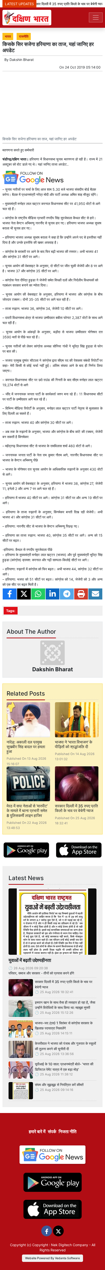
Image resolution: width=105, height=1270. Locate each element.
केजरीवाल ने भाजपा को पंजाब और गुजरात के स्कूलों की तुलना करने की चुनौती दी (65, 1046)
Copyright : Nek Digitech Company (60, 1245)
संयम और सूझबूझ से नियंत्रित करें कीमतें (59, 1085)
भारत (8, 36)
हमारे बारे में (37, 1131)
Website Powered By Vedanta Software (52, 1258)
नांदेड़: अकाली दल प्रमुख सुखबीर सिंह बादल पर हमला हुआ (26, 747)
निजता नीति (67, 1131)
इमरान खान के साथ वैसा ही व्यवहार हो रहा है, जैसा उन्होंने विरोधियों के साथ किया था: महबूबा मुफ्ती (65, 1005)
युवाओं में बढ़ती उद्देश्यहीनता (30, 960)
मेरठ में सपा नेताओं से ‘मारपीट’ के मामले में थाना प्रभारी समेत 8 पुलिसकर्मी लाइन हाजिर (27, 810)
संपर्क (52, 1131)
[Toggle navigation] (96, 17)
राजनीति (23, 36)
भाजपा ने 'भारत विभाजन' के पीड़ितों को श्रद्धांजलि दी (73, 744)
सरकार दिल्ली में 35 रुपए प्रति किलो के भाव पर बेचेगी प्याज (63, 4)
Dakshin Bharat (22, 59)
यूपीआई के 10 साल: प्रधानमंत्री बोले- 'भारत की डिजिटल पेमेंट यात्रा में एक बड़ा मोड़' (64, 1066)
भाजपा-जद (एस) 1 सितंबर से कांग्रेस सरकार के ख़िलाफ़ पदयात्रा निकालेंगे (64, 1025)
